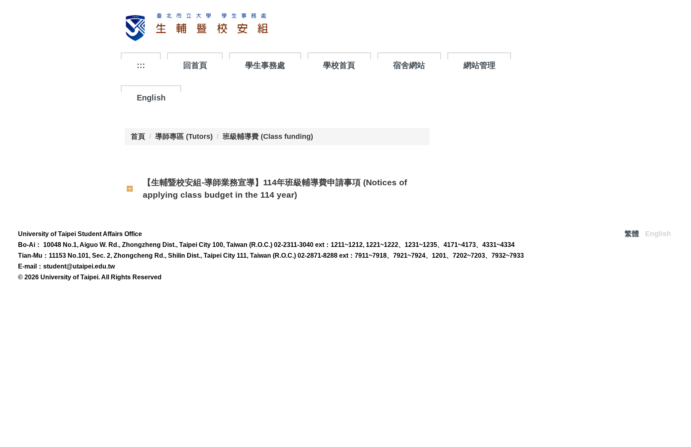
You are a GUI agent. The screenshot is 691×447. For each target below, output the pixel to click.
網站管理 (479, 65)
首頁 (138, 136)
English (151, 97)
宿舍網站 (409, 65)
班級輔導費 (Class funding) (268, 136)
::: (141, 65)
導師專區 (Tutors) (184, 136)
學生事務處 (265, 65)
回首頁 (195, 65)
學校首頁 (339, 65)
